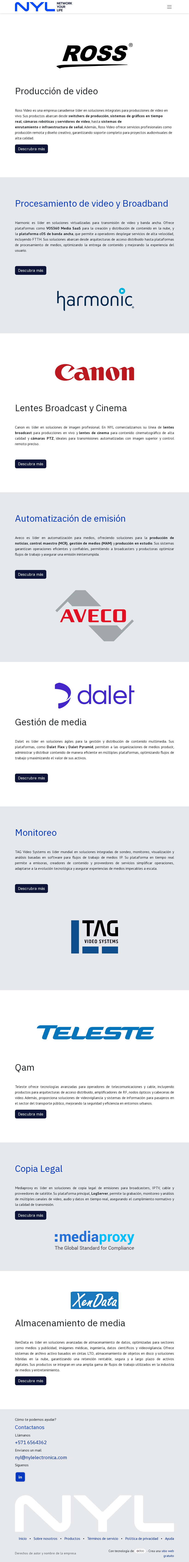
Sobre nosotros (45, 1538)
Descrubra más (31, 149)
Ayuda (169, 1538)
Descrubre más (31, 778)
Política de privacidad (141, 1538)
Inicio (23, 1538)
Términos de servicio (102, 1538)
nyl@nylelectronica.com (41, 1457)
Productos (72, 1538)
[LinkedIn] (20, 1477)
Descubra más (30, 270)
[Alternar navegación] (169, 7)
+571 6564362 (31, 1442)
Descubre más (30, 1380)
